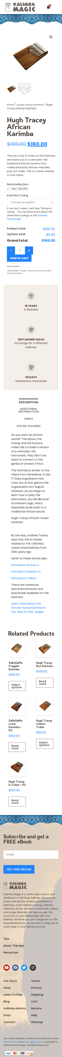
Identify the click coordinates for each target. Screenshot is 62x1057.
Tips (6, 939)
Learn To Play (12, 995)
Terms (35, 981)
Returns (36, 1008)
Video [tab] (28, 419)
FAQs (7, 1015)
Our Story (10, 981)
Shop (7, 988)
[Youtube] (6, 968)
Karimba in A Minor (24, 578)
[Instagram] (33, 968)
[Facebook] (15, 968)
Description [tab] (28, 402)
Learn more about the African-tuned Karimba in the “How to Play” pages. (28, 608)
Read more (42, 683)
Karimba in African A (25, 565)
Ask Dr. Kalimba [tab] (29, 426)
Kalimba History (14, 1008)
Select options (16, 686)
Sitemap (37, 1022)
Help (34, 1015)
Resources (10, 952)
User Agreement (33, 1041)
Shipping (37, 995)
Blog (6, 1001)
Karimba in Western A (26, 572)
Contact (9, 1022)
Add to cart (19, 258)
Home (10, 104)
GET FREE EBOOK (19, 869)
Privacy (36, 988)
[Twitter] (24, 968)
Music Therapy (13, 946)
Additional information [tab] (28, 410)
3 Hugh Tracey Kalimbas (29, 104)
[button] (58, 7)
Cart (34, 1001)
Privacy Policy (11, 1041)
